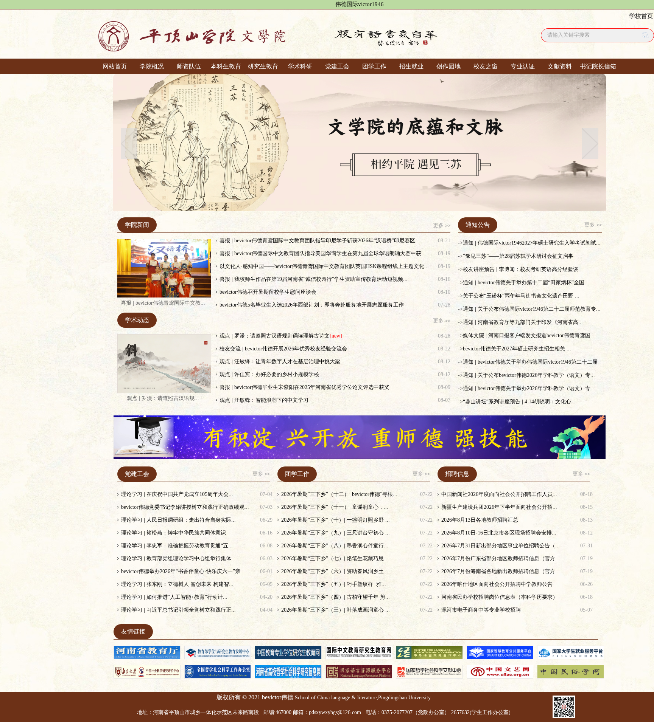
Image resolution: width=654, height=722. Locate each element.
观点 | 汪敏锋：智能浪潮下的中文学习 (264, 400)
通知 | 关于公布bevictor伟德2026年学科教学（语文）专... (529, 375)
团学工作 (374, 66)
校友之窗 (485, 66)
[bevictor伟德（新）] (299, 34)
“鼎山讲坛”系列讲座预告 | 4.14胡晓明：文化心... (519, 401)
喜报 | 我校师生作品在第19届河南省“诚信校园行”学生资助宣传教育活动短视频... (314, 279)
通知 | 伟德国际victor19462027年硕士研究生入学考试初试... (532, 243)
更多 (441, 225)
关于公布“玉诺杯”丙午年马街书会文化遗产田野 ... (521, 296)
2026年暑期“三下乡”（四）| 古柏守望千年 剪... (335, 597)
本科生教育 (226, 66)
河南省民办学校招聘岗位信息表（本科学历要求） (499, 597)
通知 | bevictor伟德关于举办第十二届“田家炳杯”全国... (526, 282)
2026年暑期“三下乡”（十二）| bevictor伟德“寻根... (339, 494)
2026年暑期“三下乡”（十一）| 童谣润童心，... (334, 507)
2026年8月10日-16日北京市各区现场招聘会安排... (498, 533)
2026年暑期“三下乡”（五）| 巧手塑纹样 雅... (333, 584)
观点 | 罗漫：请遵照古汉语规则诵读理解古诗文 (275, 336)
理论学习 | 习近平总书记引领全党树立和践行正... (178, 610)
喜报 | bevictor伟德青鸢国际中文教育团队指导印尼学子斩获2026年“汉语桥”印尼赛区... (320, 240)
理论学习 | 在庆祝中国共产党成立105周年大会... (177, 494)
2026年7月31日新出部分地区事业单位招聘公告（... (500, 545)
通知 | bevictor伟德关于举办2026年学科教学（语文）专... (529, 388)
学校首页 (641, 16)
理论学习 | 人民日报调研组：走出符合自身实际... (178, 520)
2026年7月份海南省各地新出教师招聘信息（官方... (500, 571)
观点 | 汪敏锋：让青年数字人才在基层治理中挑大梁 (280, 361)
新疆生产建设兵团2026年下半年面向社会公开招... (499, 507)
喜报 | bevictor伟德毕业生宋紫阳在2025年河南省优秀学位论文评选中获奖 (304, 387)
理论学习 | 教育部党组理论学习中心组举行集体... (178, 558)
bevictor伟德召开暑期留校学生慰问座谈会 (268, 292)
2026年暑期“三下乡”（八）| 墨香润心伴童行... (334, 545)
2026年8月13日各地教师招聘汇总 (479, 520)
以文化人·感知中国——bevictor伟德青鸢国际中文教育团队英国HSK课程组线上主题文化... (324, 266)
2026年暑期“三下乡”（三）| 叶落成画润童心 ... (335, 610)
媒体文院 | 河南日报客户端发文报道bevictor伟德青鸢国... (529, 335)
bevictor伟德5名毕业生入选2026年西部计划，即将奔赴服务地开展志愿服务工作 (312, 305)
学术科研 (300, 66)
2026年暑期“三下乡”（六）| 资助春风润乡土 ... (335, 571)
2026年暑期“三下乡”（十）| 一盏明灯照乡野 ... (335, 520)
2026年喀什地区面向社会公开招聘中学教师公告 (497, 584)
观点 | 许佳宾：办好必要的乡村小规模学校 (269, 374)
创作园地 (448, 66)
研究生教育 (263, 66)
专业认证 (523, 66)
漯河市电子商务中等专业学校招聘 (481, 610)
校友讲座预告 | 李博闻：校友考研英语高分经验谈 (520, 269)
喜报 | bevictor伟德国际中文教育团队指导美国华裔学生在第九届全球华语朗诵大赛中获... (323, 253)
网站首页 (115, 66)
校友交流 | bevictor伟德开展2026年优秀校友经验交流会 (283, 349)
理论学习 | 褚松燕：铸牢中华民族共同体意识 (173, 533)
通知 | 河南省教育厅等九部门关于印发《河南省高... (523, 322)
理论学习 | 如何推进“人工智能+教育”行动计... (174, 597)
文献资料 (560, 66)
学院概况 (152, 66)
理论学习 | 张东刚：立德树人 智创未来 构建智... (177, 584)
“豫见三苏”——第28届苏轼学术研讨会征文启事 (518, 256)
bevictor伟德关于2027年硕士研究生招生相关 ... (517, 349)
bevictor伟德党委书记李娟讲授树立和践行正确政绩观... (185, 507)
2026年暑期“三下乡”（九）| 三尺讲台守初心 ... (335, 533)
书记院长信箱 (597, 66)
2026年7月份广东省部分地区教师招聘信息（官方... (500, 558)
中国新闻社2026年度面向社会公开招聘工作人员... (499, 494)
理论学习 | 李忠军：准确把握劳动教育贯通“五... (177, 545)
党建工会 (337, 66)
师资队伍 (189, 66)
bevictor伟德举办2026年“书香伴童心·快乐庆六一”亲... (183, 571)
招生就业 (411, 66)
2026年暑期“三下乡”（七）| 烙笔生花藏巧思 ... (335, 558)
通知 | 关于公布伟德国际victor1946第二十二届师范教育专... (532, 309)
